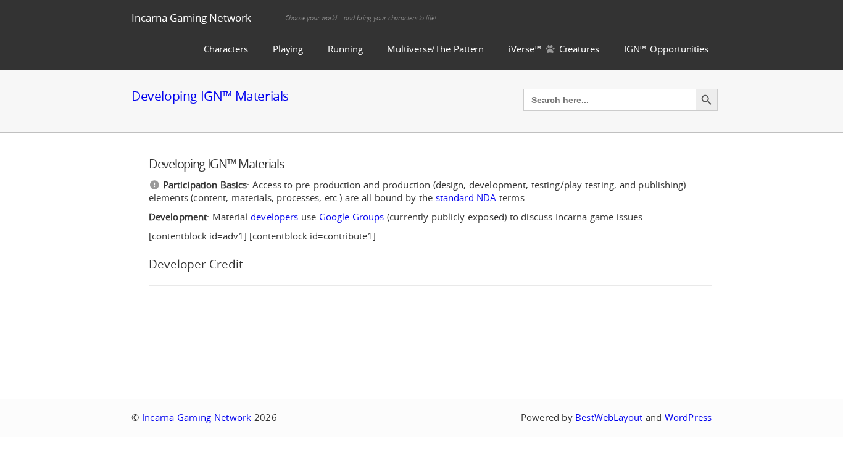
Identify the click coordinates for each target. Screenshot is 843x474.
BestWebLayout (608, 417)
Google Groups (351, 217)
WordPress (688, 417)
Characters (226, 49)
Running (345, 49)
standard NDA (466, 198)
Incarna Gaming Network (191, 17)
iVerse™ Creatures (554, 49)
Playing (288, 49)
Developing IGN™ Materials (210, 95)
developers (274, 217)
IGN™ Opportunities (666, 49)
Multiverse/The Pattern (435, 49)
